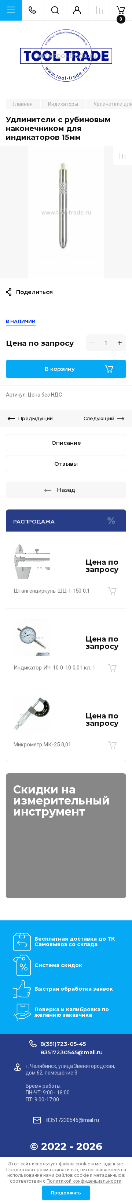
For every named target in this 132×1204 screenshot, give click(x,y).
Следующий (99, 418)
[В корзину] (112, 591)
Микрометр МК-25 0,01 (42, 744)
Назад (66, 489)
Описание (66, 442)
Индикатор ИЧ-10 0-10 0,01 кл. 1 (54, 667)
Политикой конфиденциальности (84, 1181)
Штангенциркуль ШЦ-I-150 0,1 (52, 590)
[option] (66, 212)
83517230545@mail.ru (71, 1052)
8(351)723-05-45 (63, 1043)
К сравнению (122, 155)
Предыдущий (35, 418)
